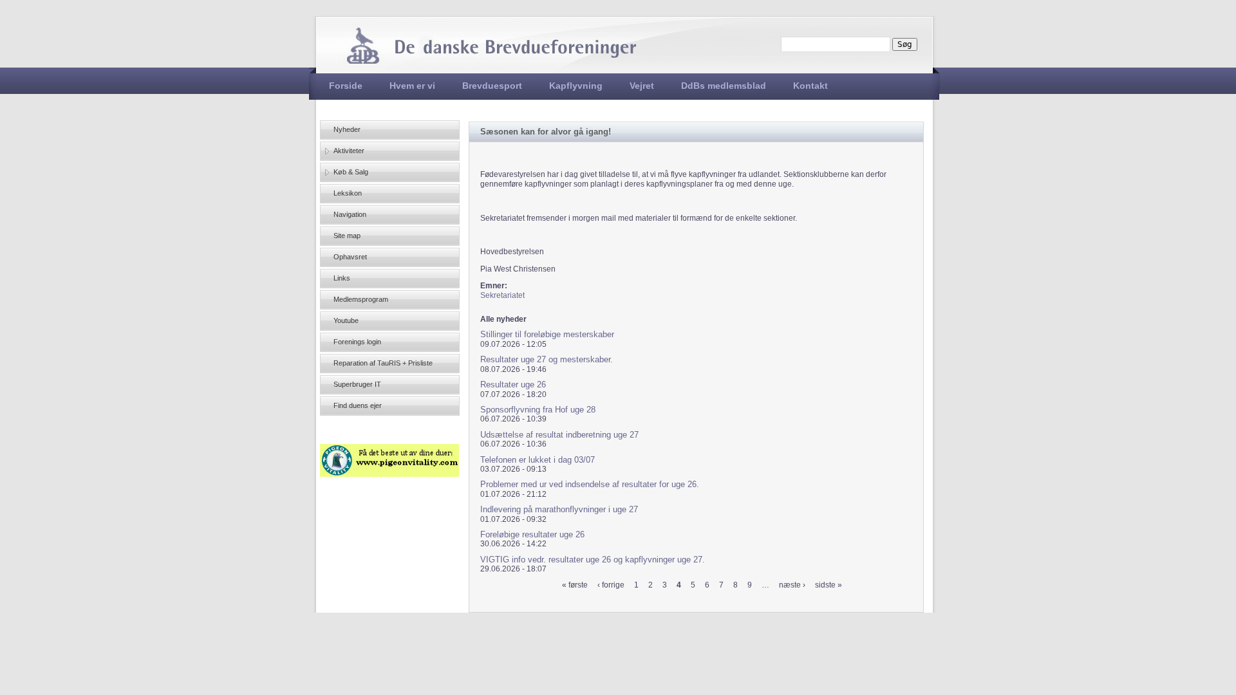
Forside (345, 85)
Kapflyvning (576, 85)
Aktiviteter (348, 150)
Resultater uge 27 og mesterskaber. (546, 359)
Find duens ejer (357, 405)
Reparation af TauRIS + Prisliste (383, 363)
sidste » (828, 584)
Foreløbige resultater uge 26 (532, 534)
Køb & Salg (350, 172)
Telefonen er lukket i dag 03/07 (537, 460)
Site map (346, 235)
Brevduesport (492, 85)
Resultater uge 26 (513, 384)
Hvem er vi (412, 85)
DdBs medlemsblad (723, 85)
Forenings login (357, 342)
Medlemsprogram (360, 299)
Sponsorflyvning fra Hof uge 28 (537, 409)
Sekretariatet (502, 295)
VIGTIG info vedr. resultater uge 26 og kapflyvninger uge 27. (592, 559)
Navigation (349, 214)
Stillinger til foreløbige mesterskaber (547, 334)
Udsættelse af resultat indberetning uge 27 (559, 435)
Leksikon (347, 193)
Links (341, 278)
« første (575, 584)
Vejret (642, 85)
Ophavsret (350, 257)
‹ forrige (610, 584)
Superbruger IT (357, 384)
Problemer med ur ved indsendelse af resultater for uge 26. (589, 484)
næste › (792, 584)
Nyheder (346, 129)
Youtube (346, 320)
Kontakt (810, 85)
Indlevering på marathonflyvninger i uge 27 (559, 509)
